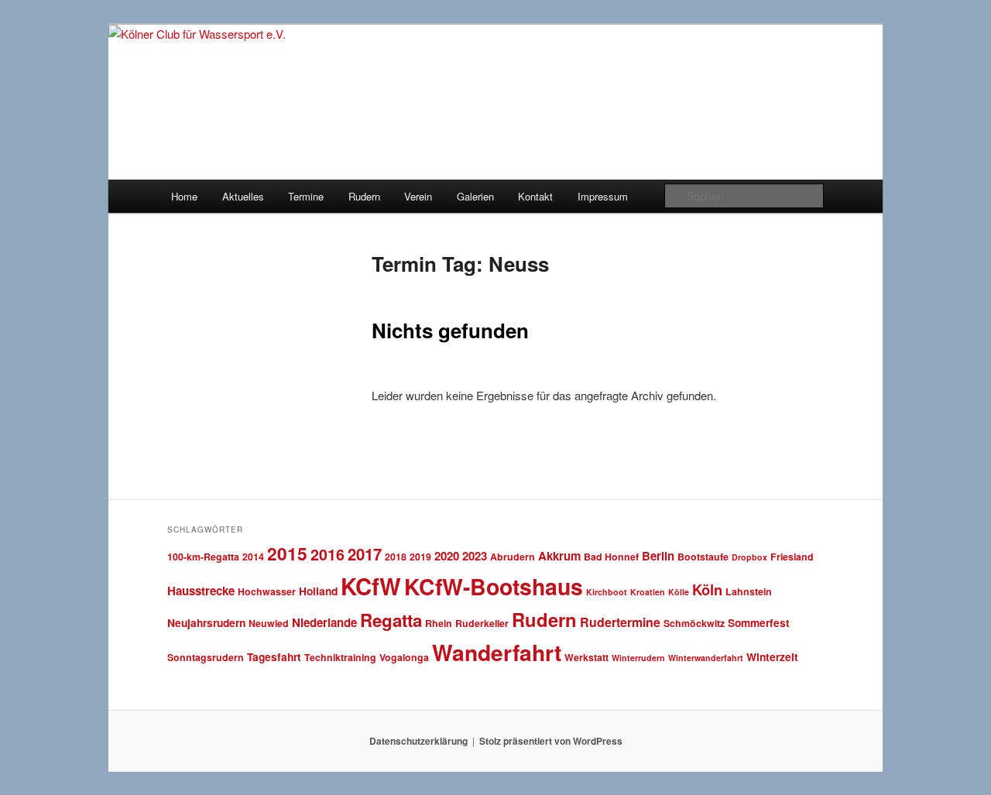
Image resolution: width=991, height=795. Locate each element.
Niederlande (324, 622)
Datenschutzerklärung (418, 741)
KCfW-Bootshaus (493, 586)
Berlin (658, 555)
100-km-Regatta (203, 557)
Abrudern (512, 557)
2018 (395, 557)
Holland (318, 590)
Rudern (364, 196)
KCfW (371, 586)
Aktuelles (243, 196)
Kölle (678, 592)
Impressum (603, 196)
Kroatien (647, 592)
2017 (365, 554)
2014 (253, 557)
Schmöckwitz (694, 623)
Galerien (475, 196)
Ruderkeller (482, 623)
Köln (707, 589)
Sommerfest (759, 622)
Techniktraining (340, 657)
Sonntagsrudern (205, 657)
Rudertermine (620, 622)
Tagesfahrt (274, 656)
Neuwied (269, 623)
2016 (327, 554)
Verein (418, 196)
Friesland (792, 557)
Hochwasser (267, 591)
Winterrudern (638, 657)
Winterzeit (772, 656)
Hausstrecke (201, 590)
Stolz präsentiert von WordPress (550, 741)
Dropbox (749, 557)
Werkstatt (586, 657)
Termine (306, 196)
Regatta (391, 620)
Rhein (438, 623)
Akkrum (559, 555)
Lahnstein (748, 591)
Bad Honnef (611, 557)
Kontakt (535, 196)
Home (184, 196)
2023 (474, 555)
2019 (420, 557)
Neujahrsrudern (206, 622)
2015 (287, 553)
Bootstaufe (703, 557)
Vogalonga (404, 657)
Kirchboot (606, 592)
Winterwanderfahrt (705, 657)
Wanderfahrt (496, 652)
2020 (446, 555)
